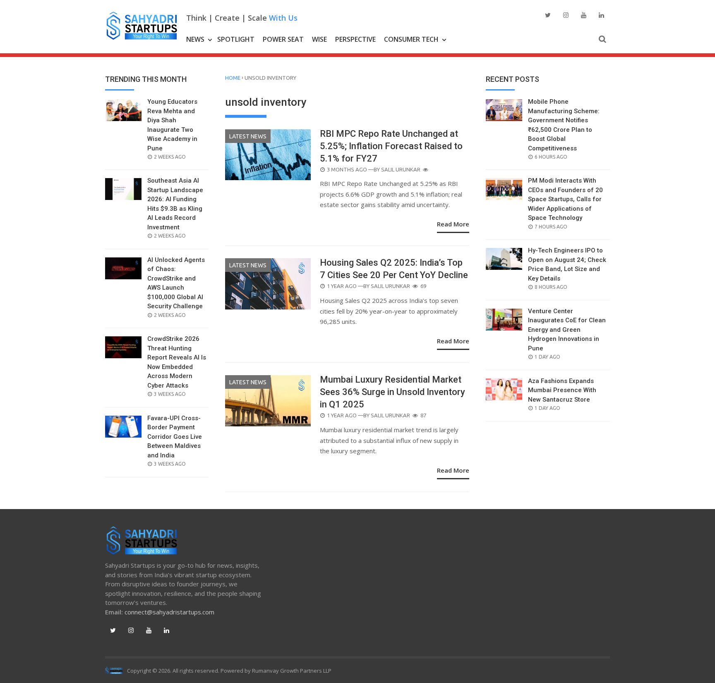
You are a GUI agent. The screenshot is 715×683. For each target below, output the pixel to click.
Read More (453, 224)
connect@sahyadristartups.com (169, 612)
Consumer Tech (411, 39)
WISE (319, 39)
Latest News (247, 136)
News (195, 39)
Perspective (355, 39)
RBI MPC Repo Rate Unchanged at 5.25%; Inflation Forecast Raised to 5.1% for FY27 (391, 146)
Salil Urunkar (400, 169)
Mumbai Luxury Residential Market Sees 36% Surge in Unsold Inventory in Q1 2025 (392, 391)
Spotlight (235, 39)
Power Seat (283, 39)
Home (232, 78)
